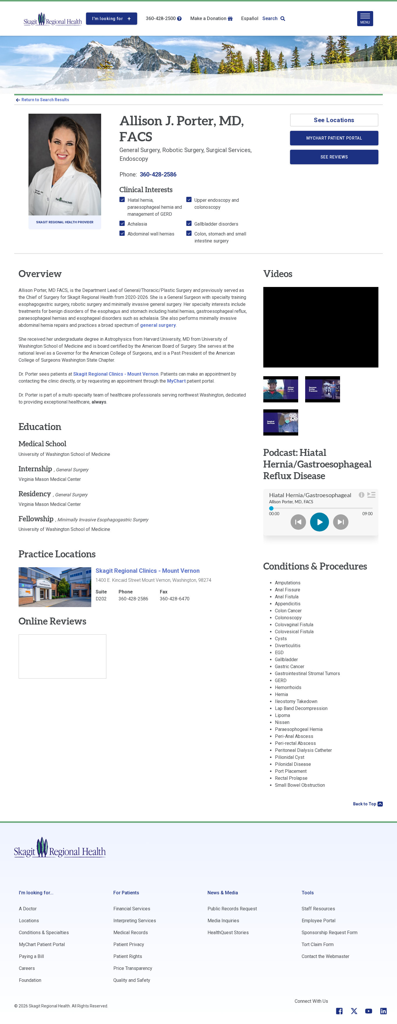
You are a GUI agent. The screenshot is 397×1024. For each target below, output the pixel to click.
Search (270, 18)
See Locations (334, 120)
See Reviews (334, 157)
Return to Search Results (45, 99)
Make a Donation (208, 18)
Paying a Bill (31, 956)
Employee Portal (318, 920)
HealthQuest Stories (228, 932)
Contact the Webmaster (325, 956)
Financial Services (131, 908)
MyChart (176, 381)
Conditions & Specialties (44, 932)
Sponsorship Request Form (329, 932)
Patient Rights (127, 956)
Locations (29, 920)
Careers (27, 968)
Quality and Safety (131, 980)
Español (249, 18)
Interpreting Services (134, 920)
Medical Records (130, 932)
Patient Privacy (128, 944)
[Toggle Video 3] (280, 422)
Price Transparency (132, 968)
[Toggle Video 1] (280, 389)
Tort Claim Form (318, 944)
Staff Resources (318, 908)
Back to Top (364, 804)
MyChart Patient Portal (341, 140)
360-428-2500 (161, 18)
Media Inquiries (223, 920)
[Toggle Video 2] (322, 389)
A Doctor (28, 908)
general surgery (158, 325)
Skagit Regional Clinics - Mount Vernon (115, 374)
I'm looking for (107, 18)
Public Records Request (232, 908)
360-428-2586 (158, 174)
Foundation (30, 980)
